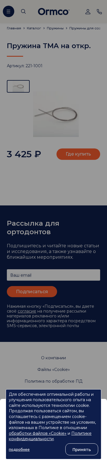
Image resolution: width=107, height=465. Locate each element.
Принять (81, 449)
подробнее (19, 449)
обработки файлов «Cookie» (37, 433)
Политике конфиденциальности (50, 436)
